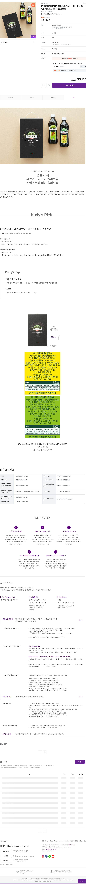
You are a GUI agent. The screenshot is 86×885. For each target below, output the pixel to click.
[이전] (40, 752)
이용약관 (66, 841)
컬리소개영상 (50, 841)
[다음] (45, 752)
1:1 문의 (32, 767)
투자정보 (56, 841)
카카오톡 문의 (6, 851)
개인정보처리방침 (74, 841)
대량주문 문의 (6, 860)
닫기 (80, 620)
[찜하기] (33, 42)
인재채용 (61, 841)
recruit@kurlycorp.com (51, 849)
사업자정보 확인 (71, 845)
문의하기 (80, 762)
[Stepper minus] (81, 66)
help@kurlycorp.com (10, 864)
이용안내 (81, 841)
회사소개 (44, 841)
